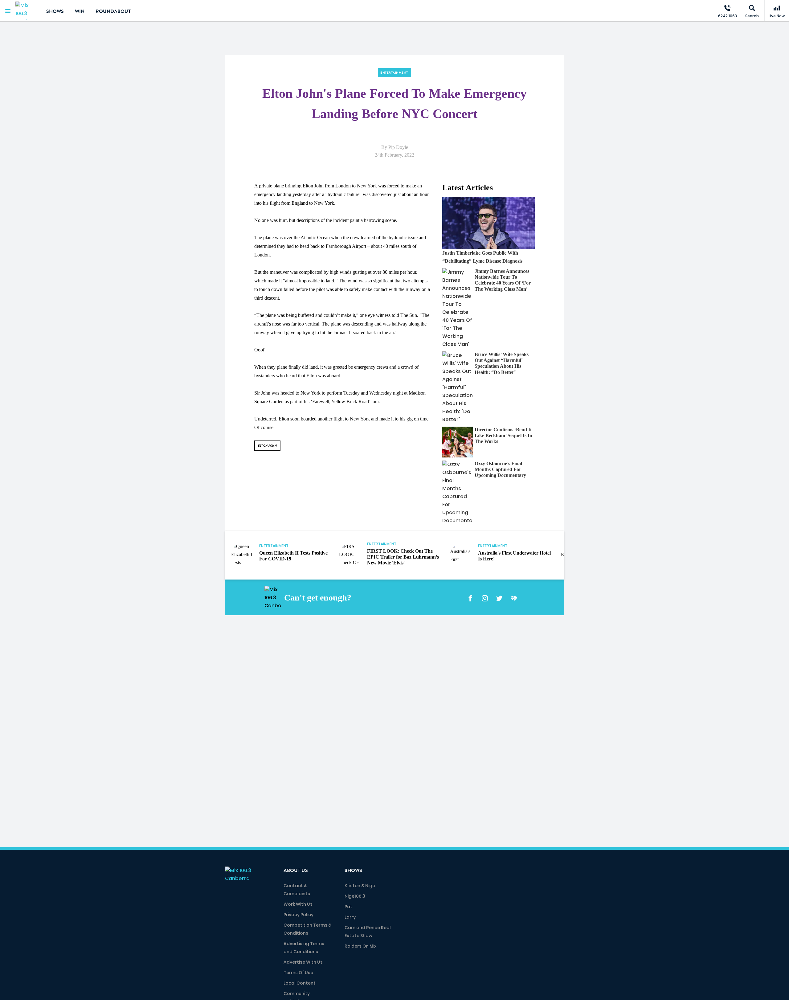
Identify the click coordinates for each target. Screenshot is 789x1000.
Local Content (300, 983)
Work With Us (298, 904)
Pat (348, 907)
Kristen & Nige (360, 886)
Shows (55, 11)
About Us (296, 870)
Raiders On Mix (360, 946)
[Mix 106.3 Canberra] (26, 11)
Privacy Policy (298, 915)
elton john (267, 445)
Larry (350, 917)
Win (79, 11)
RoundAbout (113, 11)
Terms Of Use (298, 972)
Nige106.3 (355, 896)
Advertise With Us (303, 962)
